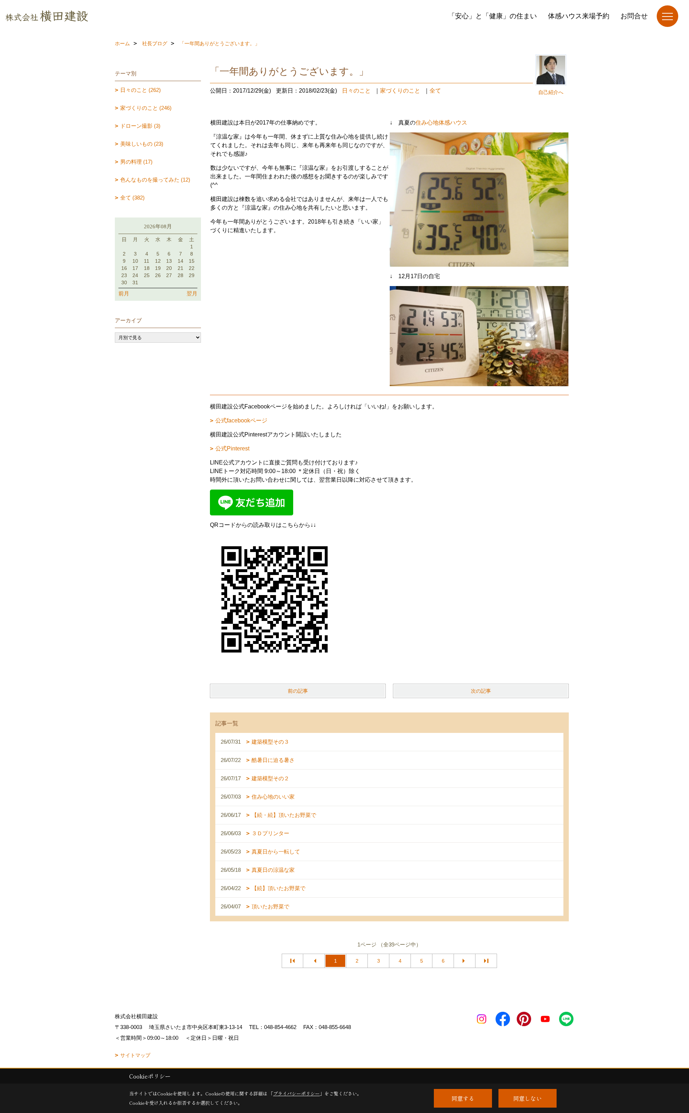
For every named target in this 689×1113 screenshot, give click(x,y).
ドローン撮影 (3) (140, 126)
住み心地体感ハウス (441, 123)
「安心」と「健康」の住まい (492, 16)
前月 (123, 293)
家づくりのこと (400, 91)
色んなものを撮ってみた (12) (155, 180)
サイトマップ (135, 1055)
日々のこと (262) (140, 90)
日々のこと (356, 91)
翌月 (192, 293)
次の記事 (481, 691)
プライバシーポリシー (296, 1093)
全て (435, 91)
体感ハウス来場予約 (578, 16)
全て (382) (132, 198)
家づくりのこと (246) (146, 108)
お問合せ (634, 16)
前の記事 (298, 691)
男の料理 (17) (136, 162)
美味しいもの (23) (141, 144)
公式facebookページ (241, 420)
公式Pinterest (232, 448)
